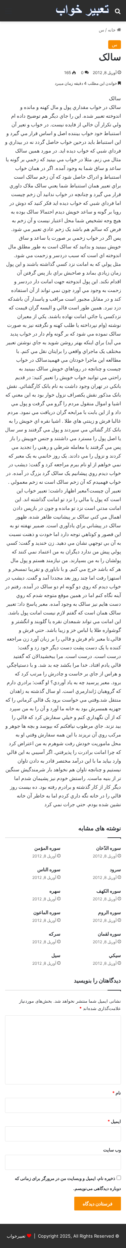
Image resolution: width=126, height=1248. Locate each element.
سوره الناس (48, 869)
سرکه (54, 934)
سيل (55, 955)
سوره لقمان (109, 934)
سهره (54, 891)
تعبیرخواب (16, 1236)
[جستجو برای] (117, 13)
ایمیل (114, 1121)
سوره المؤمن (47, 848)
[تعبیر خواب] (82, 11)
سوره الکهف (108, 891)
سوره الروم (109, 912)
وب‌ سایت (112, 1149)
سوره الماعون (46, 912)
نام (116, 1092)
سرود (115, 869)
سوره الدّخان (108, 848)
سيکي (115, 955)
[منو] (8, 13)
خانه (112, 30)
